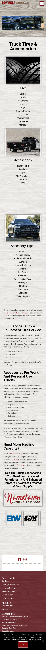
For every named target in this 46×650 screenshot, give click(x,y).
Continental (23, 121)
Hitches (23, 286)
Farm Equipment (8, 598)
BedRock (23, 179)
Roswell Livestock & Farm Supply (18, 313)
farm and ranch (14, 454)
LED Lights (23, 282)
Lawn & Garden (7, 595)
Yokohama (23, 100)
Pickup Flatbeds (23, 255)
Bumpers (23, 262)
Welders (23, 251)
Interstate (23, 125)
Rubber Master (23, 111)
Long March (23, 114)
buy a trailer (15, 459)
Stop (8, 526)
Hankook (23, 104)
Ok (23, 644)
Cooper (23, 94)
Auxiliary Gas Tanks (23, 279)
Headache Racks (23, 265)
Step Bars (23, 268)
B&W (23, 183)
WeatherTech (23, 118)
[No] (43, 641)
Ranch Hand (23, 166)
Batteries (23, 293)
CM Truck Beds (23, 176)
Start (6, 526)
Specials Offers (7, 606)
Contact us (21, 465)
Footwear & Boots (8, 588)
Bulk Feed (5, 581)
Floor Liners (23, 289)
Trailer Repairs (23, 296)
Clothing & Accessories (10, 584)
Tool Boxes (23, 275)
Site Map (5, 609)
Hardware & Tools (8, 591)
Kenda (23, 97)
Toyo (23, 107)
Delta (23, 172)
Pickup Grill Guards (23, 258)
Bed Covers (23, 272)
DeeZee (23, 169)
